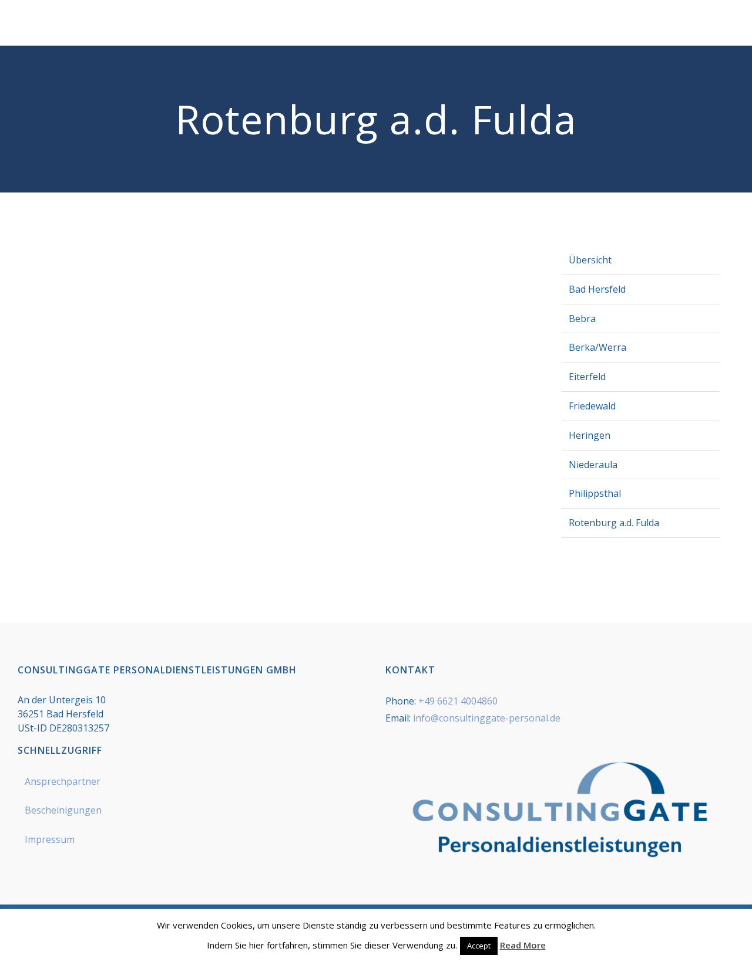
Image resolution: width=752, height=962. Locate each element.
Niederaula (593, 464)
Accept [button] (479, 945)
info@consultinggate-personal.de (486, 718)
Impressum (50, 839)
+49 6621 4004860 (458, 701)
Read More (523, 945)
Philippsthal (595, 493)
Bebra (582, 318)
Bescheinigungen (63, 810)
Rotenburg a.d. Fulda (614, 522)
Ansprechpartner (62, 781)
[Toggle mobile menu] (729, 27)
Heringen (589, 435)
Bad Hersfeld (597, 289)
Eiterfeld (587, 376)
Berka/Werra (597, 347)
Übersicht (590, 259)
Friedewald (592, 405)
